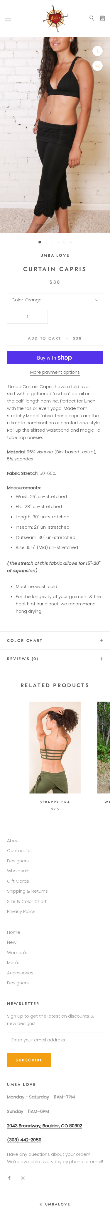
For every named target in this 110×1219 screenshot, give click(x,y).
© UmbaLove (55, 1204)
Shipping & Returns (27, 891)
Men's (13, 962)
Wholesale (18, 871)
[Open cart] (102, 18)
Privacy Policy (21, 911)
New (11, 942)
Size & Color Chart (27, 901)
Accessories (20, 973)
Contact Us (19, 850)
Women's (17, 952)
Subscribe (29, 1060)
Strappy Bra (55, 802)
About (13, 840)
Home (13, 932)
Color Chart (25, 640)
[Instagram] (23, 1178)
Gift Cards (18, 881)
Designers (18, 861)
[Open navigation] (8, 18)
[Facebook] (9, 1178)
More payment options (55, 372)
